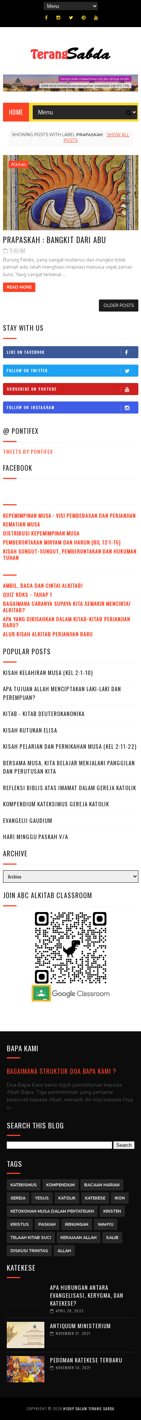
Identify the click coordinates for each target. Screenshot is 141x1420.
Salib (112, 1238)
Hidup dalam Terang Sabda (88, 1408)
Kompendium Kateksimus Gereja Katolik (56, 804)
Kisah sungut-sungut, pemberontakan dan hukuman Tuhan (69, 554)
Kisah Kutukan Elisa (30, 730)
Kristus (20, 1224)
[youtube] (95, 17)
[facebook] (46, 17)
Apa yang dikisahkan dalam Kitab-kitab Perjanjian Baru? (66, 622)
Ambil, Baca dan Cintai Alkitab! (43, 585)
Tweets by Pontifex (28, 451)
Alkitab (18, 164)
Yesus (42, 1198)
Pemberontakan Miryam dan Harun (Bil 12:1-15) (62, 542)
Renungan (76, 1224)
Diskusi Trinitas (29, 1251)
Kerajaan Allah (79, 1238)
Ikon (120, 1198)
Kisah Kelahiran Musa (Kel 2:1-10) (48, 672)
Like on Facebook (26, 352)
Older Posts (118, 306)
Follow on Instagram (31, 407)
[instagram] (58, 17)
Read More (19, 287)
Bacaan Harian (102, 1185)
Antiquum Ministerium (80, 1325)
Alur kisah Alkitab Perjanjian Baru (48, 634)
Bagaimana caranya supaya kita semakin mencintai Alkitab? (66, 606)
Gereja (18, 1198)
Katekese (95, 1198)
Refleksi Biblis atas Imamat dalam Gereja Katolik (69, 787)
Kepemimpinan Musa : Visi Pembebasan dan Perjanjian (69, 515)
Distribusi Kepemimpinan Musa (41, 533)
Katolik (67, 1198)
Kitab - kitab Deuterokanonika (44, 713)
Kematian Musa (21, 524)
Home (16, 112)
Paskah (47, 1224)
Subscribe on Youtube (32, 389)
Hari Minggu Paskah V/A (35, 836)
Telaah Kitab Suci (31, 1238)
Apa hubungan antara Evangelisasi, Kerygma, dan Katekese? (86, 1295)
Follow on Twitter (27, 370)
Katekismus (24, 1185)
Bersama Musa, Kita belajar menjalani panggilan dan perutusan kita (69, 767)
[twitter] (71, 17)
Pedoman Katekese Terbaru (86, 1360)
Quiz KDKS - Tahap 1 (27, 594)
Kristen (112, 1211)
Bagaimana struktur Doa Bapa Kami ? (61, 1071)
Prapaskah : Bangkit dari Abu (54, 239)
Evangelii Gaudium (27, 820)
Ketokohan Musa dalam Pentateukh (52, 1211)
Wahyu (106, 1224)
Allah (64, 1251)
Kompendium (60, 1185)
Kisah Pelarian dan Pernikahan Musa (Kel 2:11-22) (69, 746)
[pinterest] (83, 17)
